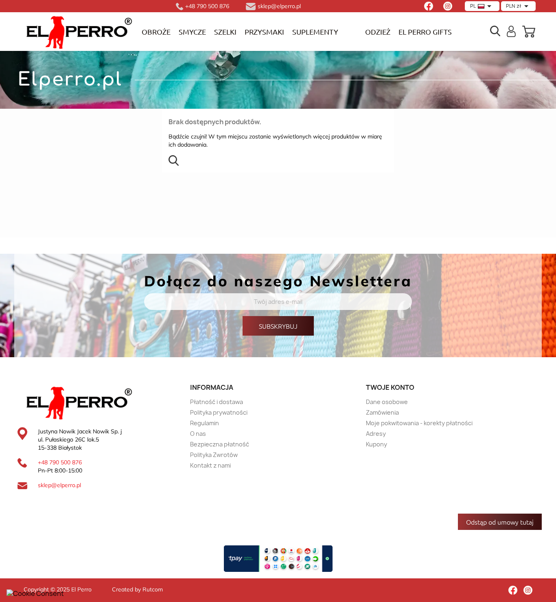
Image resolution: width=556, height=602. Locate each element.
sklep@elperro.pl (59, 485)
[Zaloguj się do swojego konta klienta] (511, 30)
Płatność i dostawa (216, 402)
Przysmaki (264, 31)
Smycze (192, 31)
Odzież (377, 31)
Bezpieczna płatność (219, 444)
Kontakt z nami (210, 465)
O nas (198, 433)
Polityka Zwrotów (214, 455)
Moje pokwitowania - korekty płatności (419, 423)
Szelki (225, 31)
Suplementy (315, 31)
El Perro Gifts (425, 31)
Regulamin (204, 423)
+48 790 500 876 (60, 462)
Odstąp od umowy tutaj (500, 521)
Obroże (156, 31)
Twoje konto (390, 387)
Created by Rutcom (137, 589)
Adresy (376, 433)
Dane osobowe (387, 402)
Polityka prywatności (218, 412)
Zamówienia (382, 412)
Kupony (376, 444)
